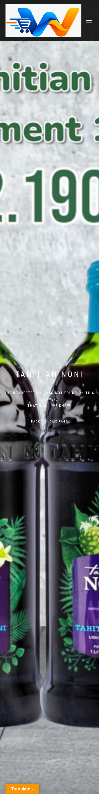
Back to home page (49, 421)
